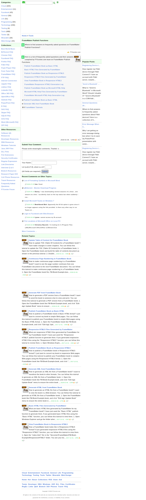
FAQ (66, 486)
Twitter (4, 34)
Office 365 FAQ (7, 93)
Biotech (42, 486)
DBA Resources (7, 142)
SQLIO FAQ (6, 116)
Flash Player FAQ (8, 68)
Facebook (5, 12)
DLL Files (5, 152)
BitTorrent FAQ (7, 52)
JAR (53, 484)
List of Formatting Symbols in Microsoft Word (42, 180)
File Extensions (7, 155)
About (34, 480)
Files (62, 484)
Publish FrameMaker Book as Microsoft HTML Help (44, 88)
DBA (40, 484)
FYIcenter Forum (8, 189)
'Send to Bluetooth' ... (91, 84)
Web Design (6, 41)
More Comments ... (29, 231)
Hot (29, 480)
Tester (24, 484)
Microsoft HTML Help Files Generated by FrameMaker (45, 92)
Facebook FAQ (7, 58)
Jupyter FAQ (6, 84)
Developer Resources (10, 139)
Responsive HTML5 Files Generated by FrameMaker (45, 77)
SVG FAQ (5, 119)
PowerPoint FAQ (8, 103)
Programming (6, 22)
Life (2, 19)
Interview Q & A (7, 167)
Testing (4, 28)
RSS (50, 480)
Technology (5, 25)
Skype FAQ (5, 112)
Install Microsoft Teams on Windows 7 (39, 201)
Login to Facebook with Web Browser (39, 214)
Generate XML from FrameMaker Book (39, 104)
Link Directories (7, 164)
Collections (43, 480)
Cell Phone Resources (10, 177)
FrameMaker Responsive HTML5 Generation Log (43, 84)
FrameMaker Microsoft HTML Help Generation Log (44, 95)
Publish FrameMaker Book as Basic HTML (41, 66)
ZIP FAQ (4, 125)
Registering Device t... (91, 65)
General (4, 15)
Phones (54, 486)
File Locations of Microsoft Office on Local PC (42, 221)
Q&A (36, 486)
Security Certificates (9, 158)
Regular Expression (9, 161)
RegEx (25, 486)
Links (31, 486)
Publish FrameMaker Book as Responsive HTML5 (44, 73)
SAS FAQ (5, 109)
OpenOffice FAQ (7, 96)
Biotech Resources (8, 171)
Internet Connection (9, 81)
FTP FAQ (5, 77)
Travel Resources (8, 180)
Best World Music (8, 49)
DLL (57, 484)
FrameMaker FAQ (8, 74)
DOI (48, 486)
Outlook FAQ (6, 100)
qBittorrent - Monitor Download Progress (40, 188)
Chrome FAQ (6, 55)
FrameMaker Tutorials (34, 107)
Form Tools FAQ (7, 71)
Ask (60, 480)
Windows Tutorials (8, 145)
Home (24, 36)
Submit (45, 171)
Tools (3, 31)
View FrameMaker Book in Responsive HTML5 (43, 80)
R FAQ (4, 106)
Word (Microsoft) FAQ (9, 122)
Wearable (5, 38)
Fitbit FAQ (5, 65)
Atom (55, 480)
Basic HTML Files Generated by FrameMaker (42, 69)
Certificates (70, 484)
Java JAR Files (7, 148)
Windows (46, 484)
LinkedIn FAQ (6, 90)
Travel (60, 486)
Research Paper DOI (9, 174)
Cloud (3, 6)
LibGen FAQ (6, 87)
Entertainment (6, 9)
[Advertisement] (11, 221)
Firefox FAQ (6, 61)
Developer (32, 484)
